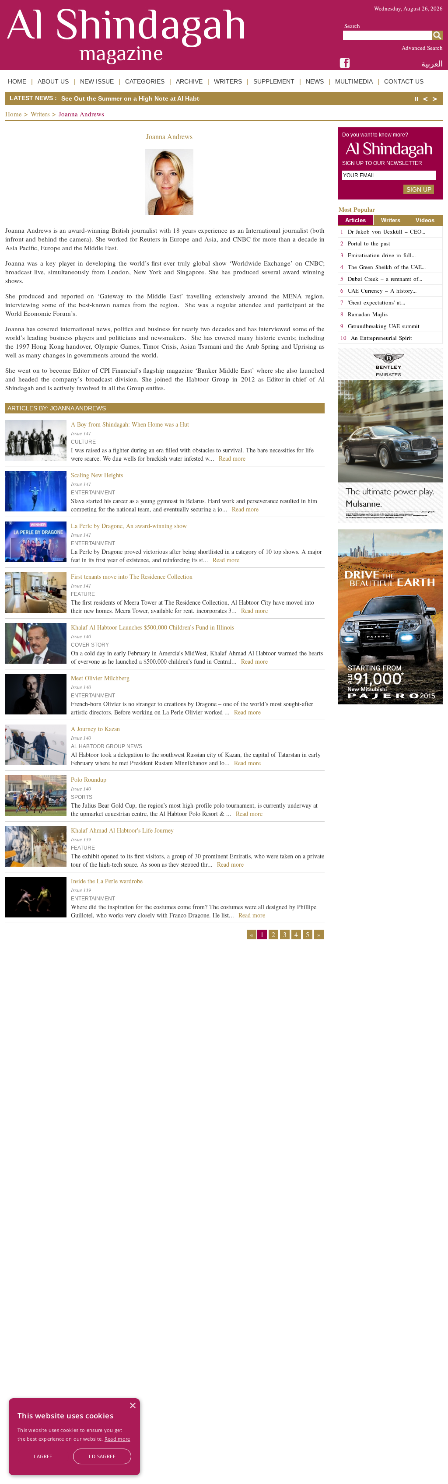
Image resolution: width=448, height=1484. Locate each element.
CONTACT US (404, 81)
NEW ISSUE (97, 81)
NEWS (315, 81)
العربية (432, 64)
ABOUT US (53, 81)
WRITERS (228, 81)
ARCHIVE (189, 81)
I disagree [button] (102, 1456)
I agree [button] (43, 1456)
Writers (40, 113)
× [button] (132, 1406)
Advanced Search (422, 48)
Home (13, 113)
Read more (117, 1438)
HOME (17, 81)
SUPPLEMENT (273, 81)
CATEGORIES (144, 81)
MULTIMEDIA (354, 81)
